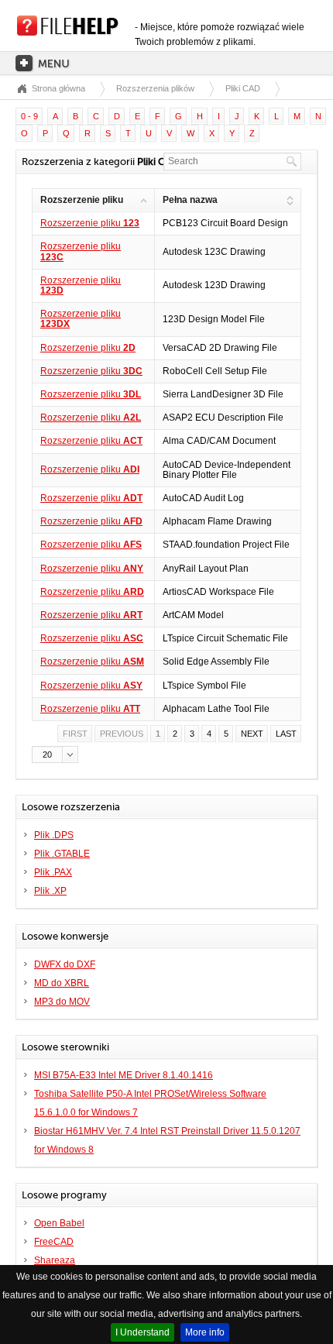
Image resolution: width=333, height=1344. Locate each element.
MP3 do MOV (62, 1001)
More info (205, 1332)
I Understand (142, 1332)
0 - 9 (29, 116)
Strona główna (58, 88)
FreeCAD (54, 1241)
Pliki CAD (242, 88)
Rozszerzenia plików (155, 88)
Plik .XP (50, 890)
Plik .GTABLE (62, 853)
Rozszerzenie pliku (89, 223)
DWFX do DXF (64, 964)
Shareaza (54, 1260)
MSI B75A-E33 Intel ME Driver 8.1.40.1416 (123, 1075)
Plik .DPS (54, 835)
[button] (55, 754)
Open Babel (59, 1223)
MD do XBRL (61, 983)
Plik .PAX (53, 872)
